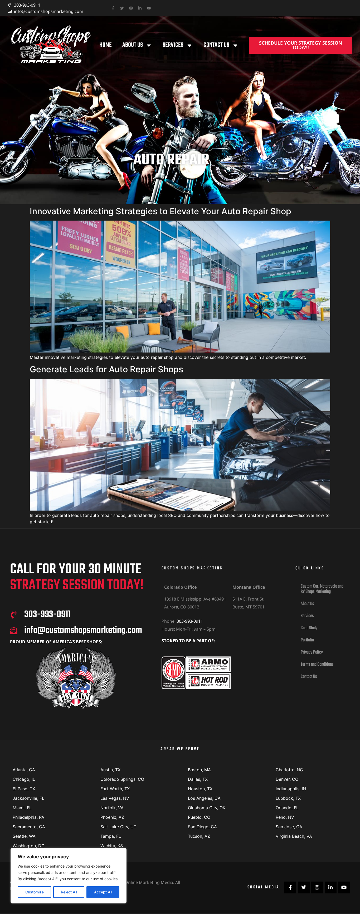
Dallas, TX (198, 779)
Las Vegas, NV (114, 798)
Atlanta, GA (24, 769)
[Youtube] (149, 8)
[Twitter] (122, 8)
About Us (132, 45)
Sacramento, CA (29, 826)
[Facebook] (290, 887)
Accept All (103, 892)
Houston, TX (200, 788)
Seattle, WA (24, 836)
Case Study (309, 628)
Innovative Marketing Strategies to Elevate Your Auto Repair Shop (160, 211)
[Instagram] (131, 8)
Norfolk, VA (112, 807)
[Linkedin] (331, 887)
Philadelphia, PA (28, 817)
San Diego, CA (202, 826)
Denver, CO (287, 779)
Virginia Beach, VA (294, 836)
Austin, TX (110, 769)
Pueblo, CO (199, 817)
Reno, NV (285, 817)
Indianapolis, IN (291, 788)
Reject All (69, 892)
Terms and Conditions (317, 664)
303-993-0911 (190, 621)
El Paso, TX (24, 788)
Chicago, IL (24, 779)
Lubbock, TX (288, 798)
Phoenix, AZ (112, 817)
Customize (34, 892)
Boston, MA (199, 769)
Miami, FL (22, 807)
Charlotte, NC (289, 769)
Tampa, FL (110, 836)
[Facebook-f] (113, 8)
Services (173, 45)
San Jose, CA (289, 826)
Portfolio (307, 640)
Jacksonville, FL (28, 798)
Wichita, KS (111, 845)
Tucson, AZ (199, 836)
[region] (69, 875)
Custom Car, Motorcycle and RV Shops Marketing (322, 589)
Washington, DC (29, 845)
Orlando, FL (287, 807)
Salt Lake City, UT (118, 826)
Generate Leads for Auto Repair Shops (106, 369)
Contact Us (216, 45)
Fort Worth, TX (115, 788)
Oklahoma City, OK (206, 807)
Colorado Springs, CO (122, 779)
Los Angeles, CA (204, 798)
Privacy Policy (312, 652)
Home (105, 45)
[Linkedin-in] (140, 8)
